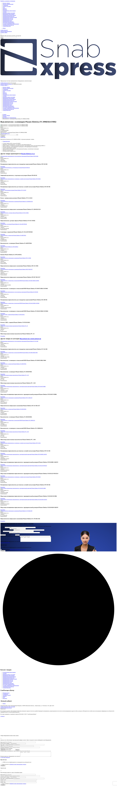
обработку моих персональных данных (18, 549)
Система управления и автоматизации (11, 23)
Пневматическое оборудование (9, 15)
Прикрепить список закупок (6, 533)
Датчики (5, 11)
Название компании (4, 532)
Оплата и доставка (7, 6)
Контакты (5, 9)
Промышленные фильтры (8, 21)
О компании (5, 5)
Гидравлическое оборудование (9, 10)
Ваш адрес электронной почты (6, 530)
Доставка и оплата (7, 695)
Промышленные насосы (8, 19)
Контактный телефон (4, 528)
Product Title (2, 782)
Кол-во (1, 134)
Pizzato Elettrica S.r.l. (28, 153)
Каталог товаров (6, 3)
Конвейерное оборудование (8, 14)
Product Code (3, 779)
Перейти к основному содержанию (7, 1)
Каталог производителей (8, 4)
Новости (5, 8)
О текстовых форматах (5, 542)
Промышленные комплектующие (10, 17)
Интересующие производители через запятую (10, 536)
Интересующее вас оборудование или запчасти (10, 541)
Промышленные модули (8, 18)
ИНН (1, 531)
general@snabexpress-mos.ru (6, 31)
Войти (4, 28)
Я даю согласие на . (14, 549)
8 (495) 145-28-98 (11, 706)
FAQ (4, 7)
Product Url (2, 781)
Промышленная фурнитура (8, 16)
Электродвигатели (7, 26)
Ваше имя (2, 527)
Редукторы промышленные (8, 22)
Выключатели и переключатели (9, 117)
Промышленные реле (7, 20)
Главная (4, 114)
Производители (6, 692)
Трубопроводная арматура (8, 25)
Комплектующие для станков (9, 12)
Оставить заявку (3, 32)
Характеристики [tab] (6, 141)
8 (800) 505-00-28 (4, 30)
